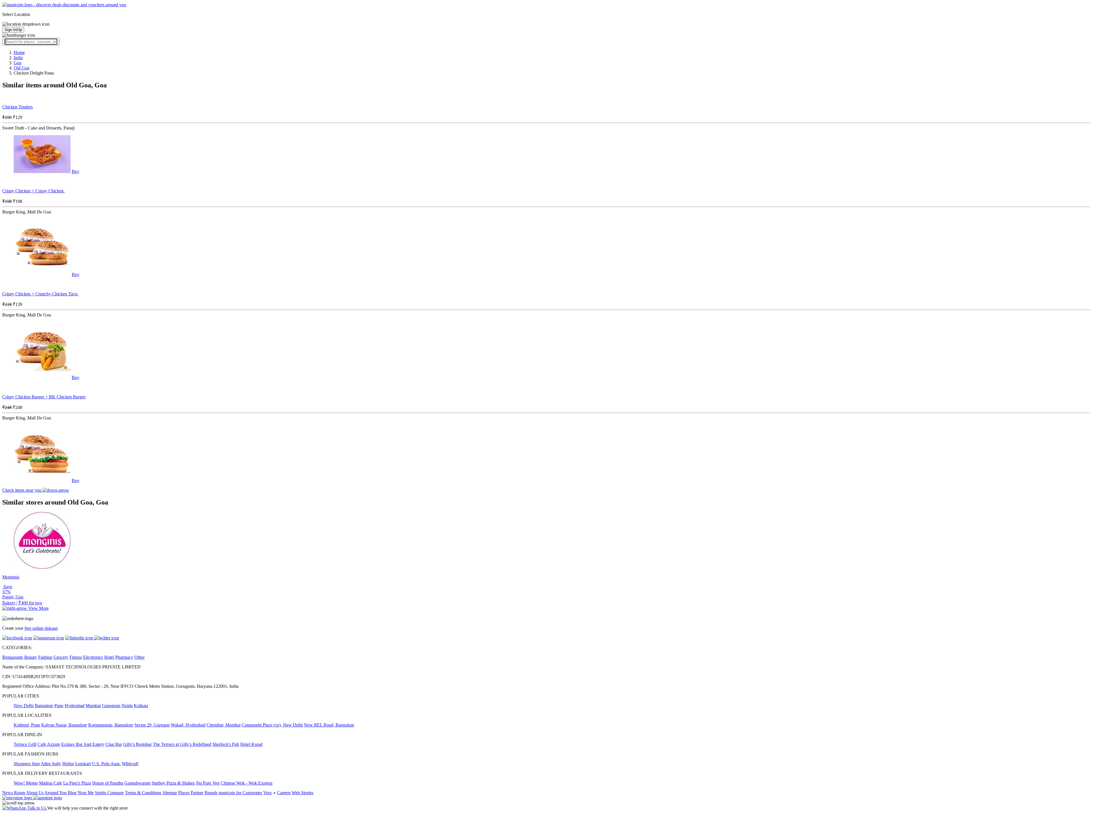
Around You (55, 792)
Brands (211, 792)
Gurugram (111, 705)
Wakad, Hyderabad (188, 725)
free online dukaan (41, 628)
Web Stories (302, 792)
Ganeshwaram (137, 783)
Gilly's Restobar (137, 744)
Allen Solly (51, 763)
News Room (13, 792)
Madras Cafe (50, 783)
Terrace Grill (25, 744)
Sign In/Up (13, 30)
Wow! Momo (26, 783)
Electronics (93, 657)
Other (139, 657)
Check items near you (22, 490)
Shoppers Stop (27, 763)
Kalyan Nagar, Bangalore (64, 725)
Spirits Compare (109, 792)
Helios (68, 763)
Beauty (30, 657)
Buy (75, 171)
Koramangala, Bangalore (110, 725)
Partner (197, 792)
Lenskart (83, 763)
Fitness (75, 657)
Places (184, 792)
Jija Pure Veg (207, 783)
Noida (127, 705)
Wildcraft (130, 763)
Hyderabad (75, 705)
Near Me (86, 792)
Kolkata (141, 705)
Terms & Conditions (143, 792)
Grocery (61, 657)
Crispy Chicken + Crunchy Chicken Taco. (40, 293)
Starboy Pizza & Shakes (173, 783)
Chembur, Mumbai (224, 725)
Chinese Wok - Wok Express (246, 783)
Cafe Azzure (49, 744)
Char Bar (113, 744)
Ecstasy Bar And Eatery (82, 744)
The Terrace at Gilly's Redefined (182, 744)
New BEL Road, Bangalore (329, 725)
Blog (72, 792)
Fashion (45, 657)
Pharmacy (124, 657)
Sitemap (170, 792)
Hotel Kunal (251, 744)
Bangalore (44, 705)
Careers (284, 792)
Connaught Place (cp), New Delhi (272, 725)
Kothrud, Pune (27, 725)
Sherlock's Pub (225, 744)
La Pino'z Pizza (77, 783)
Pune (58, 705)
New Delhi (24, 705)
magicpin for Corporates (240, 792)
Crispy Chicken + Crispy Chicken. (33, 190)
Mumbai (93, 705)
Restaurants (12, 657)
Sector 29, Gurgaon (152, 725)
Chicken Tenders (17, 106)
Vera (267, 792)
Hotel (109, 657)
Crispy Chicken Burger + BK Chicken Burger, (44, 396)
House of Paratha (107, 783)
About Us (35, 792)
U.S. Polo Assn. (106, 763)
